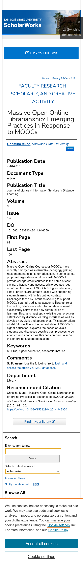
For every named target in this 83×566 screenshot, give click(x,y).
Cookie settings (59, 525)
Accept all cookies (42, 543)
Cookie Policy (58, 529)
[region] (41, 532)
